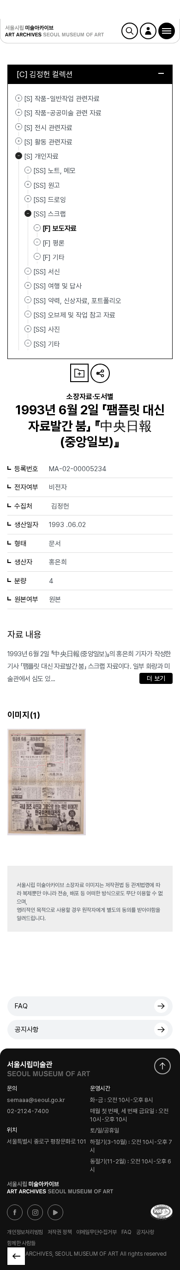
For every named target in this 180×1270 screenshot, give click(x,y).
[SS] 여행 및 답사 (28, 285)
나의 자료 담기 (79, 373)
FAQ (21, 1006)
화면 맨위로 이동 (162, 1066)
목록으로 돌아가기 (16, 1256)
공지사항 (27, 1029)
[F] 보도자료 (59, 228)
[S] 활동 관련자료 (19, 141)
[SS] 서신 (46, 272)
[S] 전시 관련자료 (19, 127)
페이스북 (14, 1212)
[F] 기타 (53, 257)
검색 (129, 31)
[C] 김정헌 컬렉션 (45, 74)
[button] (166, 31)
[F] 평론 (53, 243)
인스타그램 (35, 1212)
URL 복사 (100, 373)
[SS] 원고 (28, 185)
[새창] (161, 1212)
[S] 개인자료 (19, 155)
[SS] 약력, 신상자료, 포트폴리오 (77, 300)
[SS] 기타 (46, 344)
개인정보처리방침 (25, 1232)
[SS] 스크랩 (28, 213)
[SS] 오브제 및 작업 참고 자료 (74, 315)
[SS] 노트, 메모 (54, 171)
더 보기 (156, 678)
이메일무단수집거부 (96, 1232)
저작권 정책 (60, 1232)
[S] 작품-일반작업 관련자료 (19, 98)
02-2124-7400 (28, 1111)
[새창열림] (48, 1066)
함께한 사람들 (21, 1243)
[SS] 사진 (28, 328)
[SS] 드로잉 (28, 199)
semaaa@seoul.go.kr (36, 1099)
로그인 (148, 31)
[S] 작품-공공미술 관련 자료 (19, 112)
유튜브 (55, 1212)
